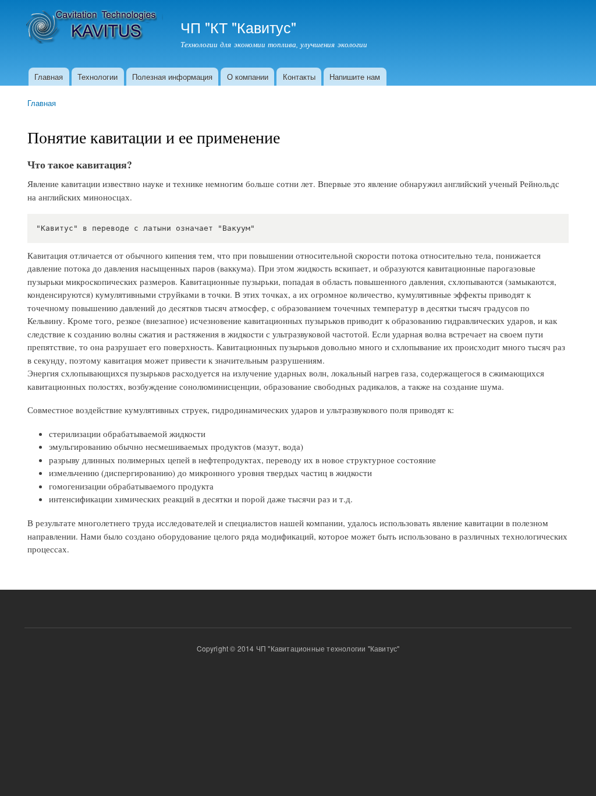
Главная (48, 76)
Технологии (97, 76)
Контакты (299, 76)
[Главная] (95, 27)
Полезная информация (172, 76)
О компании (247, 76)
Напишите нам (354, 76)
